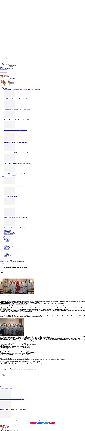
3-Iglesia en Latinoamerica (23, 89)
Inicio (3, 87)
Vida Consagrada (6, 254)
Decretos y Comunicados (8, 243)
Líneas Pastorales (6, 238)
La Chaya (7, 385)
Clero (5, 252)
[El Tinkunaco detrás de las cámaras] (9, 194)
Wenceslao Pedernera (44, 132)
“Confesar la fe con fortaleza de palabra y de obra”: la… (15, 130)
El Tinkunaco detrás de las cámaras (11, 196)
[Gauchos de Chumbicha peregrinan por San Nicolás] (9, 225)
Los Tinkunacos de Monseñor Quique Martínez (13, 185)
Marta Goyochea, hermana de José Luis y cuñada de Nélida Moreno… (18, 119)
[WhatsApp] (12, 276)
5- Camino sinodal (37, 89)
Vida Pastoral (6, 253)
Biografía (7, 240)
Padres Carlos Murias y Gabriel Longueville (34, 132)
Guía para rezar (4, 60)
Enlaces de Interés (7, 258)
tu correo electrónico (12, 71)
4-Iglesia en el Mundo (30, 89)
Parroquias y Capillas (7, 255)
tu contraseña (11, 66)
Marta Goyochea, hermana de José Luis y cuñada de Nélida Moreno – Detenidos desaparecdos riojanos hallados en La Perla (25, 420)
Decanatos (5, 245)
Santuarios (5, 256)
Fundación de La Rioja (7, 231)
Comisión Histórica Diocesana (8, 246)
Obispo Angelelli (24, 132)
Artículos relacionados (3, 388)
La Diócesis (4, 237)
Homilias (7, 241)
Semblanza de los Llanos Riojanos (9, 233)
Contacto (3, 61)
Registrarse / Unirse (5, 58)
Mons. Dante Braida (7, 239)
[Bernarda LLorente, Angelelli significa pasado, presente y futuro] (9, 107)
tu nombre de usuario (12, 65)
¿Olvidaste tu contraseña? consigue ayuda (6, 68)
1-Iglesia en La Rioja (9, 89)
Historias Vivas (6, 235)
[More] (16, 276)
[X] (5, 276)
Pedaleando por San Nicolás (9, 206)
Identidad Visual (6, 249)
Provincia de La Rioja (7, 230)
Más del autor (9, 388)
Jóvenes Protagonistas (7, 236)
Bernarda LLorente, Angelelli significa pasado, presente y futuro (17, 109)
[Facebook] (1, 276)
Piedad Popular (6, 248)
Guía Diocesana (4, 251)
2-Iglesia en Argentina (15, 89)
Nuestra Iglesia (4, 88)
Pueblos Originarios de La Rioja (9, 232)
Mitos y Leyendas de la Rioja (8, 234)
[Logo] (3, 85)
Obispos (3, 375)
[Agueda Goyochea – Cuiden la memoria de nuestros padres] (9, 96)
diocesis (1, 270)
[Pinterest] (8, 276)
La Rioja (3, 229)
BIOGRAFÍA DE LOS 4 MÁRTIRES (12, 132)
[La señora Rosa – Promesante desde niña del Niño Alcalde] (9, 215)
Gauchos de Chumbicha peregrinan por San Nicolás (14, 227)
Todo (5, 89)
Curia (5, 244)
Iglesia (3, 261)
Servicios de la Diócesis (7, 247)
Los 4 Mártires (20, 132)
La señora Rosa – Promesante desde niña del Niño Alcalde (15, 217)
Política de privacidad (3, 69)
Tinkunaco (3, 176)
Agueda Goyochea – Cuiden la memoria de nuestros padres (16, 98)
